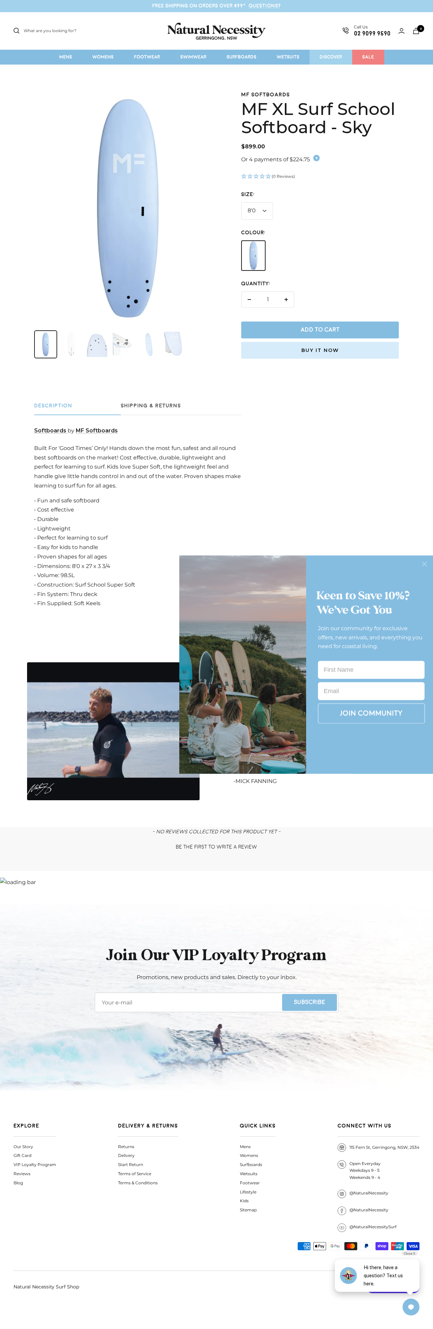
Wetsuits (248, 1173)
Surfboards (251, 1164)
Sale (368, 57)
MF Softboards (265, 95)
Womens (249, 1155)
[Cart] (416, 31)
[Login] (401, 31)
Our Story (23, 1146)
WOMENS (103, 57)
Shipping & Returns (151, 406)
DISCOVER (331, 57)
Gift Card (22, 1155)
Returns (126, 1146)
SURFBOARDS (241, 57)
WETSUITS (288, 57)
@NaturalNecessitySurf (372, 1226)
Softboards (51, 430)
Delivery (126, 1155)
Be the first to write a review (216, 847)
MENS (65, 57)
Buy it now (320, 350)
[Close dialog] (424, 564)
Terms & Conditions (138, 1182)
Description (53, 406)
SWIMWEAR (193, 57)
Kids (244, 1200)
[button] (320, 177)
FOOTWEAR (147, 57)
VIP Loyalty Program (35, 1164)
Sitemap (248, 1209)
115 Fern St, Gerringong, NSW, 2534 (384, 1147)
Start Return (130, 1164)
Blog (18, 1182)
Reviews (22, 1173)
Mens (245, 1146)
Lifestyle (248, 1191)
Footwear (250, 1182)
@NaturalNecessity (368, 1192)
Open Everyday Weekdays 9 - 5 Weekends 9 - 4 (365, 1170)
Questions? (265, 5)
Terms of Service (134, 1173)
